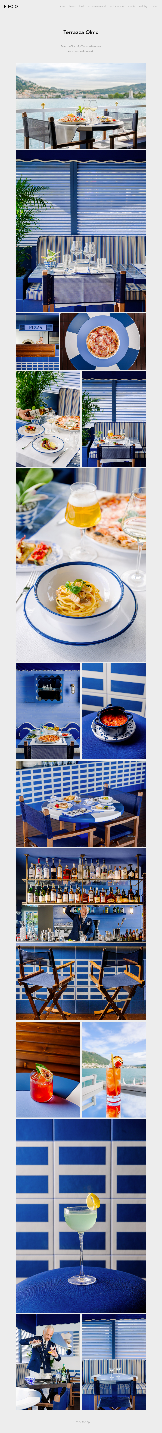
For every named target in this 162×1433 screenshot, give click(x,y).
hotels (72, 6)
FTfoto (11, 6)
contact (155, 6)
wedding (143, 6)
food (81, 6)
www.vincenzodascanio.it (81, 51)
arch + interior (117, 6)
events (131, 6)
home (62, 6)
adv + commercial (97, 6)
